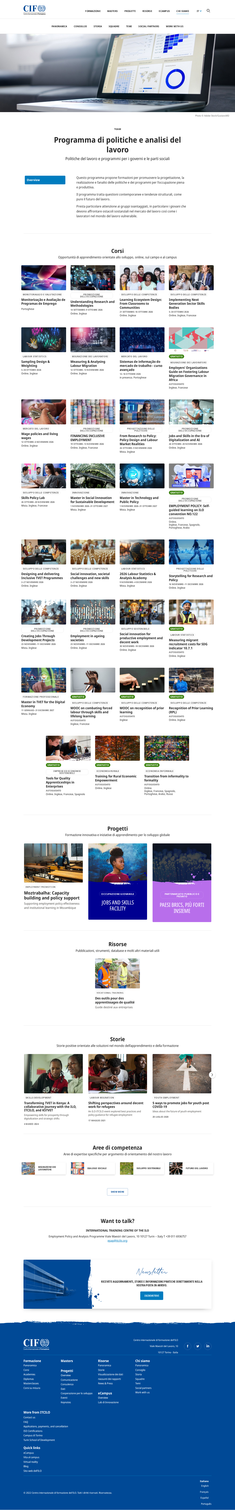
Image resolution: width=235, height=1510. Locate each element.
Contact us (29, 1417)
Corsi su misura (32, 1388)
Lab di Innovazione (108, 1402)
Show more (117, 1191)
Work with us (174, 26)
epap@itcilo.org (117, 1241)
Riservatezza (105, 1492)
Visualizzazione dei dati (110, 1374)
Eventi (64, 1397)
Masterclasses (31, 1383)
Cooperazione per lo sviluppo (77, 1393)
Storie (101, 1370)
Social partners (148, 26)
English (205, 1485)
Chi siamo (182, 11)
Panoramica (59, 26)
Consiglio (80, 26)
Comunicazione (69, 1380)
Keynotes (66, 1402)
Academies (29, 1374)
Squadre (114, 26)
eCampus (164, 11)
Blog (26, 1466)
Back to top (226, 1505)
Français (204, 1491)
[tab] (45, 180)
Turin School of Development (39, 1440)
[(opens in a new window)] (187, 1346)
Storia (98, 26)
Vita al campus (31, 1457)
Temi (129, 26)
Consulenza (67, 1384)
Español (204, 1497)
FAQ (26, 1422)
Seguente (212, 1074)
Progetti (130, 11)
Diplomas (29, 1379)
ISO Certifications (33, 1431)
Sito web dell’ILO (33, 1471)
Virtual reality (31, 1462)
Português (206, 1503)
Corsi (26, 1370)
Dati (63, 1389)
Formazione (93, 11)
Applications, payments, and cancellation (46, 1426)
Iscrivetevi (151, 1295)
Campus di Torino (33, 1435)
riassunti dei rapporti (109, 1379)
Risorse (147, 11)
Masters (112, 11)
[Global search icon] (208, 11)
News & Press (105, 1383)
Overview (33, 180)
